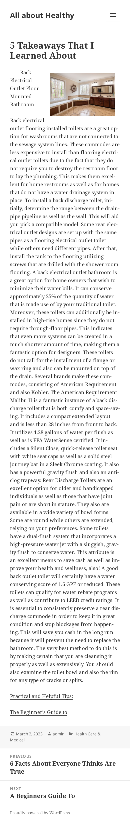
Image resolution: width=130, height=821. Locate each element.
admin (58, 734)
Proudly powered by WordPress (40, 813)
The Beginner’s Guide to (38, 712)
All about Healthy (42, 15)
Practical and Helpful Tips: (41, 696)
